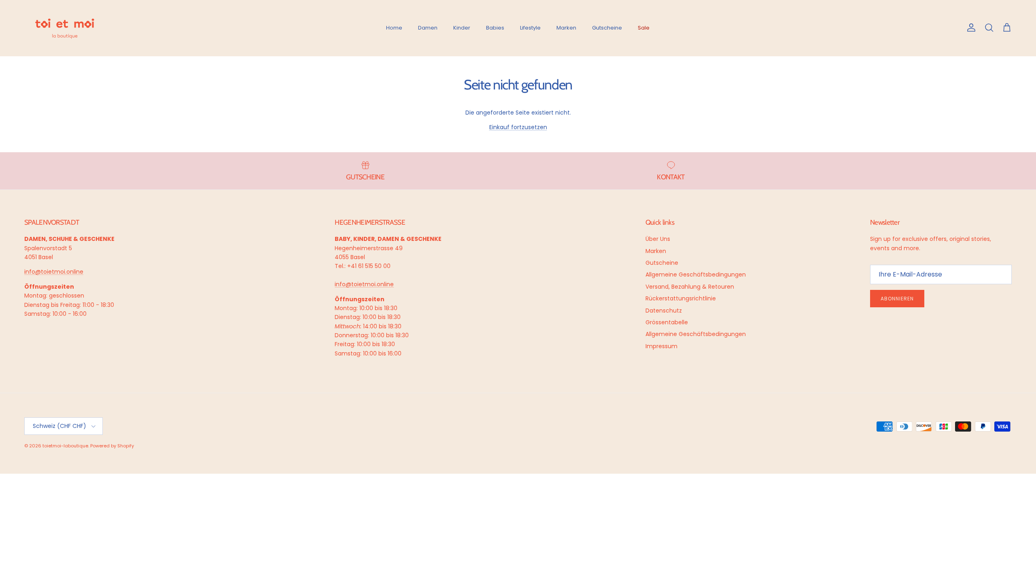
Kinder (461, 28)
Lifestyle (530, 28)
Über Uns (657, 239)
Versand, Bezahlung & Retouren (689, 287)
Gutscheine (607, 28)
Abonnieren (897, 298)
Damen (427, 28)
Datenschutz (663, 310)
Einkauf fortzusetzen (518, 127)
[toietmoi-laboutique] (64, 28)
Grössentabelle (666, 322)
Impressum (661, 346)
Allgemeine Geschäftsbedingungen (695, 274)
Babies (495, 28)
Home (394, 28)
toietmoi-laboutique (65, 446)
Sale (644, 28)
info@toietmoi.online (53, 272)
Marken (566, 28)
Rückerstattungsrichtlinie (680, 298)
